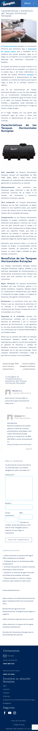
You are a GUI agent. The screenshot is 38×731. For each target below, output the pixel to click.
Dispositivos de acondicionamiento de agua (19, 700)
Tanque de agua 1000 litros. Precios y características (11, 366)
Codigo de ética (19, 724)
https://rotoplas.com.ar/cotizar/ (19, 444)
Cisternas (6, 696)
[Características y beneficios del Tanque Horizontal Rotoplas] (19, 30)
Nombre (8, 503)
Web (21, 513)
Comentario (10, 475)
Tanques (6, 693)
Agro (4, 686)
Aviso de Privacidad (18, 721)
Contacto (10, 656)
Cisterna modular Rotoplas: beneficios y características (27, 366)
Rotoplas (30, 74)
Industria (6, 689)
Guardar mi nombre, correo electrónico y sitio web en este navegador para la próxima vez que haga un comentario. (17, 528)
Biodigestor (7, 703)
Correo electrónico (10, 514)
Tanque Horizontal (10, 46)
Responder (29, 408)
